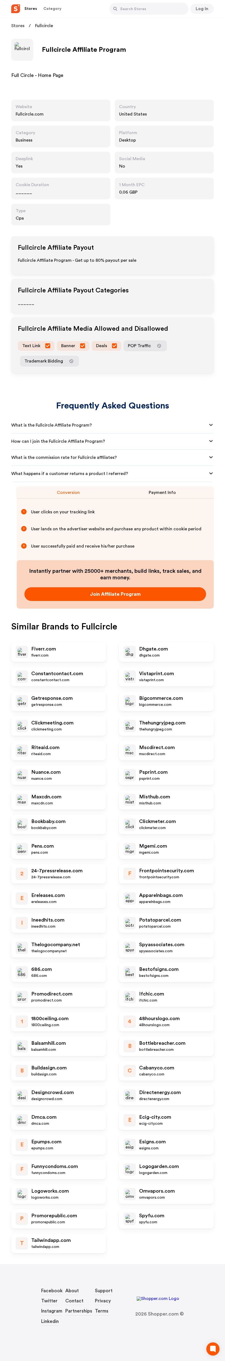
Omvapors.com (157, 1191)
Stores (17, 26)
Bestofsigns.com (159, 969)
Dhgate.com (153, 648)
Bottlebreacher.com (162, 1043)
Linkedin (50, 1321)
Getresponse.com (52, 698)
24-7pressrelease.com (57, 870)
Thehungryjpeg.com (162, 722)
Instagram (51, 1311)
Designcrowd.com (52, 1092)
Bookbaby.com (48, 821)
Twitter (49, 1301)
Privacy (103, 1301)
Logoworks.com (50, 1191)
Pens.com (42, 846)
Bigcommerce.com (161, 698)
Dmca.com (44, 1117)
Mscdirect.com (157, 747)
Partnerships (78, 1311)
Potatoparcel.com (160, 919)
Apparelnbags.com (161, 895)
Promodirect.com (51, 993)
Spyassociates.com (161, 944)
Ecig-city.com (155, 1117)
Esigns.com (152, 1141)
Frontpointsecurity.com (166, 870)
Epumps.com (46, 1141)
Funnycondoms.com (54, 1166)
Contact (74, 1301)
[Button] (115, 9)
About (72, 1290)
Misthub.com (154, 796)
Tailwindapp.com (51, 1240)
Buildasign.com (49, 1067)
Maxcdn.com (46, 796)
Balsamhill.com (48, 1043)
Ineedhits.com (47, 919)
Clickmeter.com (157, 821)
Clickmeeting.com (52, 722)
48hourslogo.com (159, 1018)
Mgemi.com (153, 846)
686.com (41, 969)
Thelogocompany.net (55, 944)
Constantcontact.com (57, 673)
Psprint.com (153, 772)
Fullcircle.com (30, 114)
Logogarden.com (159, 1166)
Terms (101, 1311)
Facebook (52, 1290)
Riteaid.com (45, 747)
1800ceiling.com (50, 1018)
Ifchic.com (151, 993)
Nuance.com (46, 772)
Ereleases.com (48, 895)
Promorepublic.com (54, 1215)
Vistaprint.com (156, 673)
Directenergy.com (160, 1092)
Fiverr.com (43, 648)
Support (104, 1290)
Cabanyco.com (156, 1067)
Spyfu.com (151, 1215)
